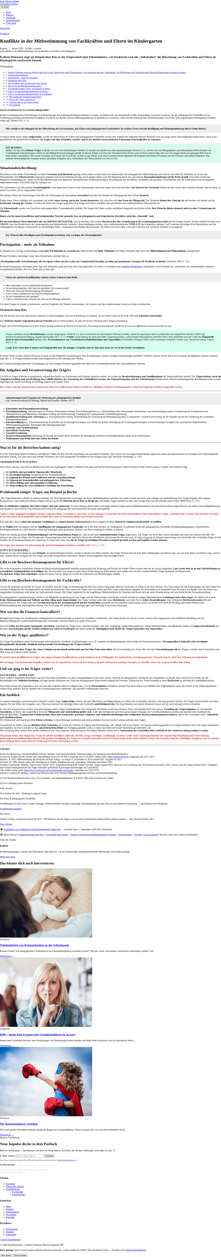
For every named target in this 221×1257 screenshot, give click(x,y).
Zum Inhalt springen (9, 1)
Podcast (9, 15)
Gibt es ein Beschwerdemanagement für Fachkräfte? (30, 94)
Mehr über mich (7, 857)
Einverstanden (20, 1255)
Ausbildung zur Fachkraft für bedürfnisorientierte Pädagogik (32, 829)
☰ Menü (4, 7)
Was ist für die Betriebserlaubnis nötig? (24, 86)
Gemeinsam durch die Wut (31, 834)
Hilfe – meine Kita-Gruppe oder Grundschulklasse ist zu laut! (37, 1034)
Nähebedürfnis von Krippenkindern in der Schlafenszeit (34, 945)
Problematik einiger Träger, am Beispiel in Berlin (29, 88)
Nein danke (6, 1255)
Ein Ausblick (14, 105)
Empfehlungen (13, 20)
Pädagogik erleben (15, 1186)
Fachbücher (17, 1192)
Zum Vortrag (6, 824)
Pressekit (10, 1217)
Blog (8, 12)
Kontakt (10, 1232)
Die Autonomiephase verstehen (19, 1123)
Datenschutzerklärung (66, 1160)
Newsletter (5, 28)
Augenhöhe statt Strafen (56, 834)
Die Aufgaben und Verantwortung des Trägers (27, 83)
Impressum (11, 1234)
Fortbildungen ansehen (11, 808)
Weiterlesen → (7, 956)
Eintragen (49, 1156)
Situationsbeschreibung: (18, 75)
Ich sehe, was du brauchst (146, 834)
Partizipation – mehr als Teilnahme (23, 78)
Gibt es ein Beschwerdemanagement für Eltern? (28, 91)
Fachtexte (4, 33)
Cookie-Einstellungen (10, 1239)
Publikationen (12, 1212)
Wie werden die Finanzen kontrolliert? (25, 97)
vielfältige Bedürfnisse (131, 266)
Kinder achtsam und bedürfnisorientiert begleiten (93, 834)
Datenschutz (12, 1229)
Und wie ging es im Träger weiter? (24, 102)
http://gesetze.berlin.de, (118, 756)
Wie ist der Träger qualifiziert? (22, 99)
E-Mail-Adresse (7, 1155)
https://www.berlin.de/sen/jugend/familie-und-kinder (49, 770)
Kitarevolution (125, 834)
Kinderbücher (18, 1194)
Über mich (11, 23)
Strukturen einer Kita (17, 80)
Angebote (10, 17)
